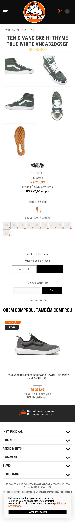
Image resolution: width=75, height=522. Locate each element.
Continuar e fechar (37, 512)
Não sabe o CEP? (38, 300)
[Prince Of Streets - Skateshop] (34, 12)
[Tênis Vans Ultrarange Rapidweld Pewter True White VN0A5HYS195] (37, 373)
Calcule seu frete (38, 283)
